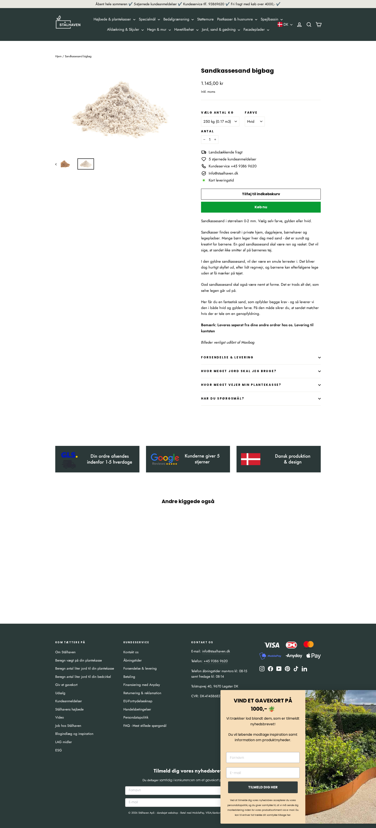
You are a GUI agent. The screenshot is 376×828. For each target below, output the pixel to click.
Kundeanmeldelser (68, 701)
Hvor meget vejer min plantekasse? (241, 385)
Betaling (129, 676)
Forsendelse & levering (140, 668)
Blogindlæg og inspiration (74, 733)
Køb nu (261, 207)
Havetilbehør (184, 29)
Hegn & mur (157, 29)
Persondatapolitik (135, 717)
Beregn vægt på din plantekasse (78, 660)
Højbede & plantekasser (113, 19)
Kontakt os (130, 652)
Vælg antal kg (217, 112)
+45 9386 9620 (216, 660)
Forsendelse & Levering (227, 357)
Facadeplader (254, 29)
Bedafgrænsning (176, 19)
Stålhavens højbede (69, 709)
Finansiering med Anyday (141, 684)
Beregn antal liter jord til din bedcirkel (83, 676)
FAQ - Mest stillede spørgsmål (144, 725)
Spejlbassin (270, 19)
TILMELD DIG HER (244, 787)
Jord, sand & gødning (219, 29)
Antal (207, 131)
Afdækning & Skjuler (123, 29)
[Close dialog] (366, 695)
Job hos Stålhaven (68, 725)
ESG (58, 750)
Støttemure (205, 19)
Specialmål (148, 19)
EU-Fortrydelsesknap (137, 701)
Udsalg (60, 692)
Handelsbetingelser (137, 709)
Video (59, 717)
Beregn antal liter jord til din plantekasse (84, 668)
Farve (251, 112)
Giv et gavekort (66, 684)
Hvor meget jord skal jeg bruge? (238, 371)
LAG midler (63, 741)
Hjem (58, 56)
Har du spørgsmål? (222, 398)
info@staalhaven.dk (216, 651)
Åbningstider (132, 660)
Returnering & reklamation (142, 692)
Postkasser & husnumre (235, 19)
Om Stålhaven (65, 652)
